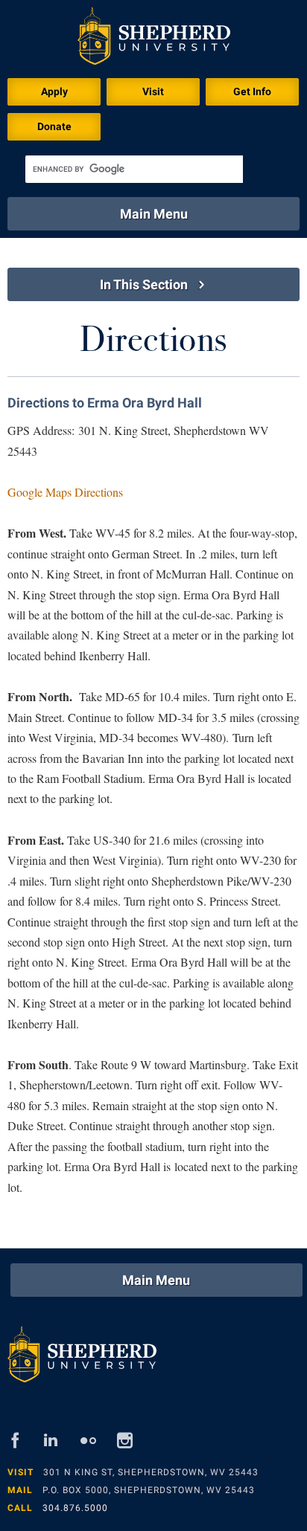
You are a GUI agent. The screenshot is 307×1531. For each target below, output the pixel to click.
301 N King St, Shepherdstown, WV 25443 (151, 1472)
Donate (54, 126)
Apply (54, 91)
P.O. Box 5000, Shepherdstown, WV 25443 (148, 1490)
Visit (153, 91)
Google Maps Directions (65, 492)
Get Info (252, 91)
